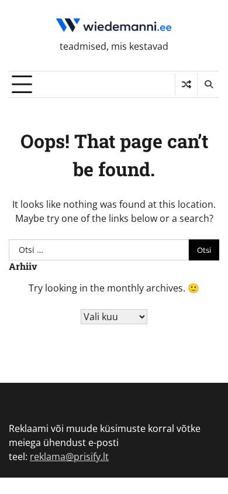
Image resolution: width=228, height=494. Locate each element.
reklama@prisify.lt (69, 456)
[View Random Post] (186, 84)
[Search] (208, 84)
